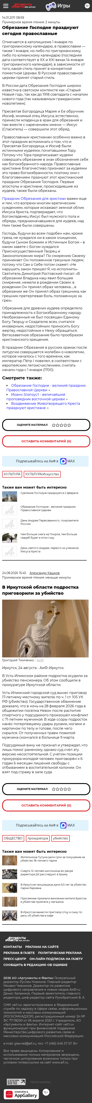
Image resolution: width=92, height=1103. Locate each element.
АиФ (40, 660)
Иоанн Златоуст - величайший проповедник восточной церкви (35, 397)
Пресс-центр (14, 959)
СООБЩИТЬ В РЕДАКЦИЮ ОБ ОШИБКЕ (35, 965)
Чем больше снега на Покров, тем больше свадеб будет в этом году (49, 536)
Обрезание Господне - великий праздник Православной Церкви (46, 387)
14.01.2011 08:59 (13, 18)
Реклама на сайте (42, 947)
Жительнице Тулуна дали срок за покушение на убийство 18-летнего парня (53, 859)
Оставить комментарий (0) (46, 441)
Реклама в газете (19, 953)
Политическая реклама (60, 953)
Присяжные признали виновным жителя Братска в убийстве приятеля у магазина (53, 900)
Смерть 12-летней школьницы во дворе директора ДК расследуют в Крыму (47, 872)
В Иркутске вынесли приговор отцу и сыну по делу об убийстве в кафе (51, 914)
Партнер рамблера (40, 1082)
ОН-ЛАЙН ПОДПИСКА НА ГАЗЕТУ (56, 959)
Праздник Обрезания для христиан (34, 199)
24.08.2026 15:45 (14, 573)
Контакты (12, 947)
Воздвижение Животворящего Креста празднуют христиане (43, 406)
